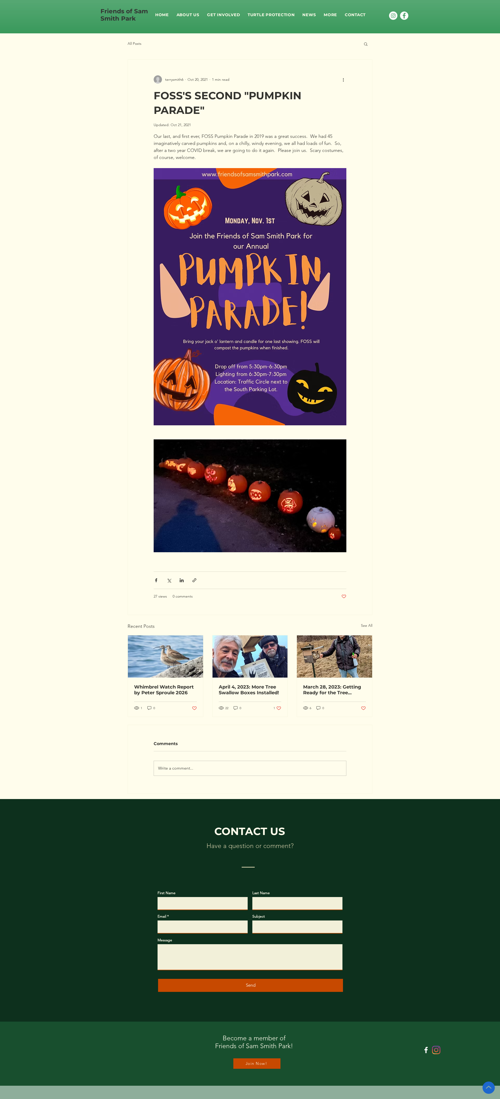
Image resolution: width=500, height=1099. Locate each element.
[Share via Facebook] (156, 580)
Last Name (261, 893)
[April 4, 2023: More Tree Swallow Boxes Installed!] (250, 656)
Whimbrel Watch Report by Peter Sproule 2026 (164, 690)
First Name (167, 893)
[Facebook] (404, 15)
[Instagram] (393, 15)
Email (162, 916)
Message (165, 940)
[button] (223, 14)
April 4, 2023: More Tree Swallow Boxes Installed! (249, 690)
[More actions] (343, 79)
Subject (258, 916)
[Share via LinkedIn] (181, 580)
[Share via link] (194, 580)
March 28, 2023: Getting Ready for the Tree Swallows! (332, 690)
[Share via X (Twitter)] (168, 580)
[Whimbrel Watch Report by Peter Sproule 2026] (165, 656)
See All (366, 625)
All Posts (134, 43)
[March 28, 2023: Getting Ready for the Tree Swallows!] (334, 656)
